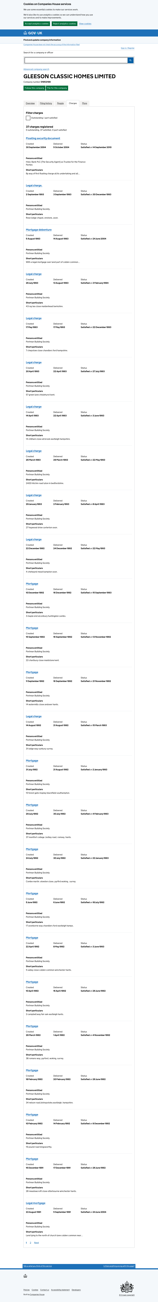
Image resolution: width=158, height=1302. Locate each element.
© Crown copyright (127, 1295)
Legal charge (34, 274)
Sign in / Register (128, 48)
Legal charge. (34, 185)
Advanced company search (36, 69)
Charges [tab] (73, 103)
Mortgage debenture (39, 229)
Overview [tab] (30, 103)
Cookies (35, 1290)
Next (36, 1242)
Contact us (44, 1290)
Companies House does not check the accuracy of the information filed (51, 44)
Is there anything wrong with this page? (119, 1266)
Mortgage (32, 583)
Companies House (37, 1294)
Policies (26, 1290)
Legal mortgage (35, 1203)
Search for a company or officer (38, 52)
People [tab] (60, 103)
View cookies (85, 24)
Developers (76, 1290)
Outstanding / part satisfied (44, 117)
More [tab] (84, 103)
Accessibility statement (60, 1290)
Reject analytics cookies (64, 23)
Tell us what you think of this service (37, 1266)
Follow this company (34, 88)
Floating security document (43, 138)
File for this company (57, 88)
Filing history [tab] (46, 103)
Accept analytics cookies (37, 23)
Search (130, 60)
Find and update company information (42, 40)
